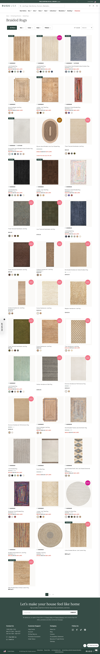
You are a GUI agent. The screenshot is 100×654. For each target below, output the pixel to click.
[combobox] (87, 27)
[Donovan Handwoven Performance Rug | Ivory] (78, 368)
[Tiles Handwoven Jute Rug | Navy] (78, 331)
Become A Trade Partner (57, 639)
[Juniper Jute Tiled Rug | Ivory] (50, 493)
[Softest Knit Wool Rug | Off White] (78, 493)
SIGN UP (73, 612)
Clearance (77, 10)
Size (29, 10)
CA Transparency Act (56, 650)
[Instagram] (73, 630)
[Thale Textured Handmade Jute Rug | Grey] (21, 213)
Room (40, 10)
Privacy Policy (47, 650)
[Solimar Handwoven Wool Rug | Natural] (50, 368)
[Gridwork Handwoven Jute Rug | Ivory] (21, 293)
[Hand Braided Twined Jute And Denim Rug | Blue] (78, 409)
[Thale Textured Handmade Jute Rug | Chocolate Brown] (21, 254)
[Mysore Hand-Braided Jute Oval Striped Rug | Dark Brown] (50, 131)
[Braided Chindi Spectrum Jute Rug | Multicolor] (21, 535)
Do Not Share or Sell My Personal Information (71, 650)
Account (30, 632)
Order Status (31, 639)
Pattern (47, 27)
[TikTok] (81, 630)
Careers (52, 634)
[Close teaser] (4, 319)
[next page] (53, 594)
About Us (52, 629)
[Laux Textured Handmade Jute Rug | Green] (50, 213)
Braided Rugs (26, 16)
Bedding (69, 10)
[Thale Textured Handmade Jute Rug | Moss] (21, 331)
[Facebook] (77, 630)
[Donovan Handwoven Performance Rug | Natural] (21, 409)
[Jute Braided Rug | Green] (21, 368)
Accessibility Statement (56, 636)
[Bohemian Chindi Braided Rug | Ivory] (78, 172)
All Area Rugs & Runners (16, 16)
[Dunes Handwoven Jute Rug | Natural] (50, 331)
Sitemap (52, 641)
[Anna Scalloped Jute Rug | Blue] (50, 409)
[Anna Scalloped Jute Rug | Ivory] (21, 89)
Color (34, 10)
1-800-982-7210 (11, 629)
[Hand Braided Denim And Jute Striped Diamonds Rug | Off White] (78, 450)
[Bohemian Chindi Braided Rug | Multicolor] (78, 89)
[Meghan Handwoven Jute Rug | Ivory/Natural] (78, 293)
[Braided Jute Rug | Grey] (50, 535)
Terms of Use (40, 650)
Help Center (31, 629)
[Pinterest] (85, 630)
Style (45, 10)
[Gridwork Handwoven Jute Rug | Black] (50, 254)
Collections (53, 10)
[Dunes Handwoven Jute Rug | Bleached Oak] (50, 293)
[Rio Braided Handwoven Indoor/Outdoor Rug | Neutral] (78, 254)
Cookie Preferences (59, 651)
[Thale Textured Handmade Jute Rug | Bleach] (78, 131)
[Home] (9, 6)
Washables (62, 10)
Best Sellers (23, 10)
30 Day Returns (32, 634)
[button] (12, 28)
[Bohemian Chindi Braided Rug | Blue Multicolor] (21, 493)
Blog (51, 632)
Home (7, 16)
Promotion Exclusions (34, 636)
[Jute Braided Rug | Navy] (78, 213)
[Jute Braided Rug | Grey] (21, 450)
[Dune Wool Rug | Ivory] (50, 450)
